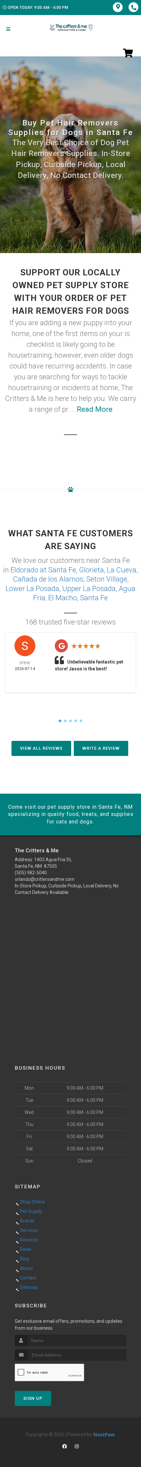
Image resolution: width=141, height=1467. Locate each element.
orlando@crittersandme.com (44, 879)
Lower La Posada (32, 589)
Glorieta (91, 570)
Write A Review (101, 748)
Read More (94, 409)
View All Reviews (41, 748)
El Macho (62, 598)
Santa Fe (94, 598)
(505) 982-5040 (31, 872)
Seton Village (106, 579)
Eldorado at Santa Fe (43, 570)
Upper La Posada (89, 589)
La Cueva (121, 570)
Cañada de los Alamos (48, 579)
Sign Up (33, 1398)
